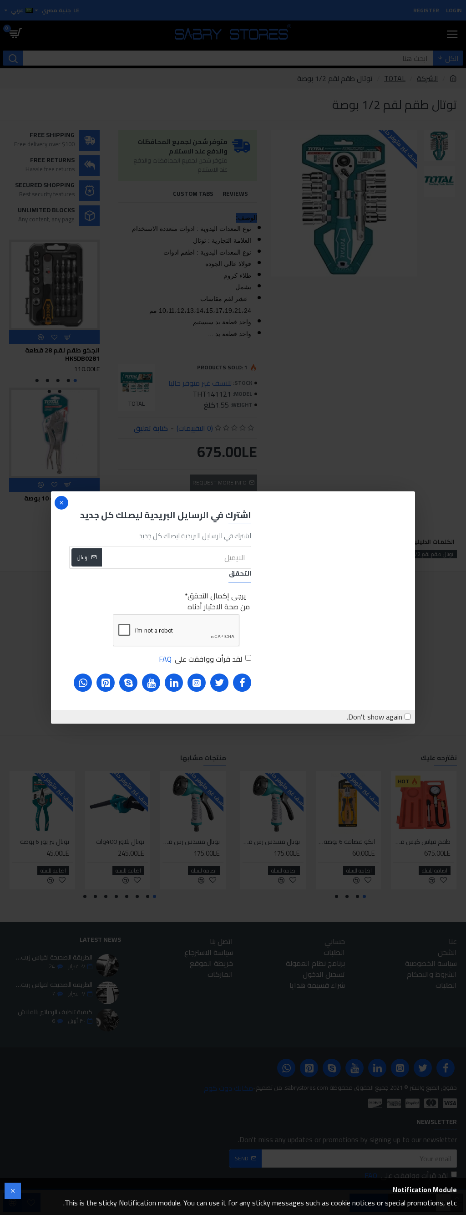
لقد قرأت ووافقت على (200, 658)
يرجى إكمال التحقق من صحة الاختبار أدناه (218, 601)
